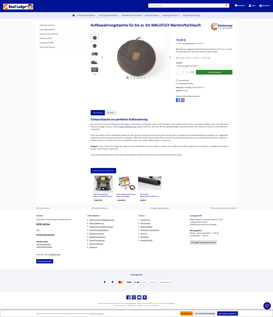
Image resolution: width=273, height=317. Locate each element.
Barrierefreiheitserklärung (98, 230)
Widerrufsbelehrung (96, 223)
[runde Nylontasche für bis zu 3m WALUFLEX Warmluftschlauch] (136, 57)
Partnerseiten (145, 223)
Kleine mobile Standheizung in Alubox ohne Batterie (126, 195)
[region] (131, 57)
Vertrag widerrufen (45, 261)
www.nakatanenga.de (44, 247)
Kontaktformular (54, 254)
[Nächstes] (169, 57)
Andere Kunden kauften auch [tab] (103, 170)
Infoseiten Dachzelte (47, 25)
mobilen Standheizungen (128, 126)
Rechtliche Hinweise (96, 233)
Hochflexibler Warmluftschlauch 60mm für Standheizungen (149, 195)
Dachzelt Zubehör (46, 38)
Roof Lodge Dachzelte (47, 29)
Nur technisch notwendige (205, 313)
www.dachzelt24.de (43, 244)
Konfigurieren (187, 313)
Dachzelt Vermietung (47, 47)
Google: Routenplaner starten (204, 242)
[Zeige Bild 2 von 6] (131, 78)
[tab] (98, 112)
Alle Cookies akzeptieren (228, 313)
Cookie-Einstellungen (97, 240)
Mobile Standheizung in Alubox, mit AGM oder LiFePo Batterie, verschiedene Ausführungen (102, 195)
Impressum (93, 247)
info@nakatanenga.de (45, 234)
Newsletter (144, 237)
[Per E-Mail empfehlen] (182, 100)
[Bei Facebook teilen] (177, 100)
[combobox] (186, 5)
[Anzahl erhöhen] (187, 72)
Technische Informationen (149, 230)
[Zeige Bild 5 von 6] (141, 78)
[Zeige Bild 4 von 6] (138, 78)
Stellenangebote (146, 226)
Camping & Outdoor (47, 42)
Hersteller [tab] (110, 112)
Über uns (143, 233)
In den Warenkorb (214, 72)
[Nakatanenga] (221, 26)
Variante (179, 62)
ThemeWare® (154, 305)
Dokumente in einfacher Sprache (101, 226)
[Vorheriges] (102, 57)
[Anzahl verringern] (178, 72)
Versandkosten (131, 303)
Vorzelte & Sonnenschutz (49, 34)
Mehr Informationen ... (97, 313)
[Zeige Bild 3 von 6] (134, 78)
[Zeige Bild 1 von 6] (127, 78)
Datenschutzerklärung (97, 237)
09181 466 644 (232, 208)
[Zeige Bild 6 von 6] (144, 78)
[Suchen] (226, 5)
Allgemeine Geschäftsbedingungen (101, 220)
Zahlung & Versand (96, 243)
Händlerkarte (145, 220)
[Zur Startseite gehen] (18, 7)
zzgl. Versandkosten (189, 43)
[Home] (74, 15)
